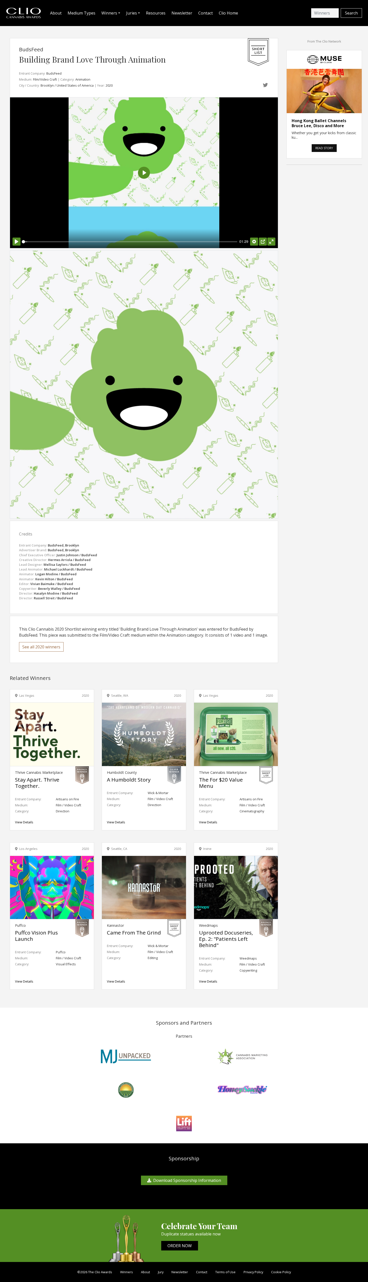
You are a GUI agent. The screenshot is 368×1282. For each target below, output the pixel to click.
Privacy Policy (253, 1272)
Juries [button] (131, 13)
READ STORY (324, 148)
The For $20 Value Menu (221, 782)
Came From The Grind (134, 932)
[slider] (129, 241)
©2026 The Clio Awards (94, 1272)
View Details (24, 822)
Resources (155, 13)
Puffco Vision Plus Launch (36, 935)
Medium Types (81, 13)
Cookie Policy (281, 1272)
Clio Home (228, 13)
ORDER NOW (179, 1245)
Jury (160, 1272)
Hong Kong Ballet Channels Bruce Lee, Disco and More (319, 123)
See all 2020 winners (41, 647)
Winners (126, 1272)
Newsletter (181, 13)
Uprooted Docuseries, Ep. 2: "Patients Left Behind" (226, 939)
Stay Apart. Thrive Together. (37, 782)
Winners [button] (109, 13)
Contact (205, 13)
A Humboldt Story (128, 779)
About (56, 13)
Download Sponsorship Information (187, 1180)
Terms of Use (225, 1272)
